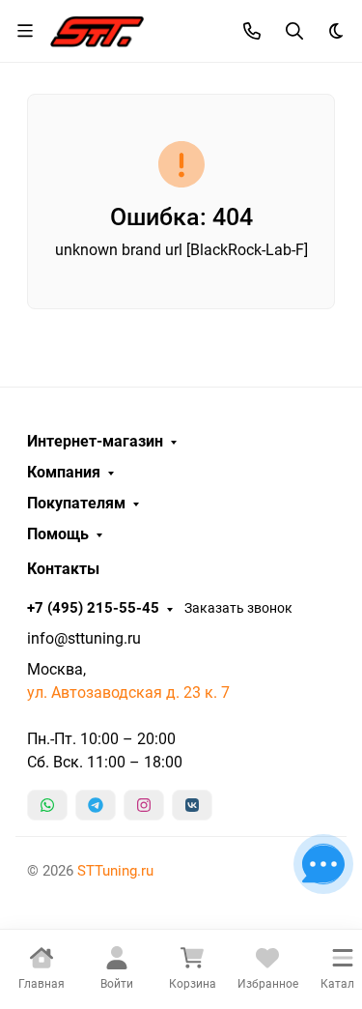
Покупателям (76, 503)
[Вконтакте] (192, 805)
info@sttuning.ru (84, 638)
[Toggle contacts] (252, 30)
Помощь (58, 534)
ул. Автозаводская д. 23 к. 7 (128, 692)
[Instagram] (144, 805)
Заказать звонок (238, 608)
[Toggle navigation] (25, 30)
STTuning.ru (115, 870)
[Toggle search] (294, 30)
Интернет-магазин (95, 441)
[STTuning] (97, 29)
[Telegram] (95, 805)
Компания (63, 472)
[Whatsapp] (47, 805)
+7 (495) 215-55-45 (93, 608)
